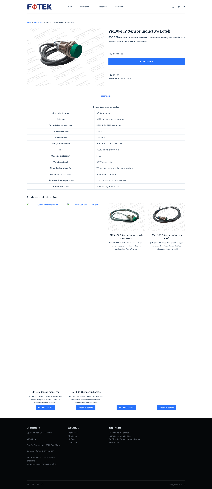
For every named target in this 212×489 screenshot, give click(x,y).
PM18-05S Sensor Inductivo (86, 392)
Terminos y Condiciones (120, 436)
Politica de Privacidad (119, 432)
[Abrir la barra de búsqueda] (173, 7)
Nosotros (103, 7)
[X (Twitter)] (33, 484)
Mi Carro (72, 439)
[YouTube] (42, 484)
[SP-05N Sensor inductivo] (45, 295)
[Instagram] (38, 484)
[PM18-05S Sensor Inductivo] (85, 295)
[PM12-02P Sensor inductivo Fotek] (166, 217)
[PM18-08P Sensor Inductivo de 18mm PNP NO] (126, 217)
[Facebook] (28, 484)
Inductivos (125, 78)
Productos (84, 7)
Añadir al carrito (147, 61)
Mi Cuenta (72, 436)
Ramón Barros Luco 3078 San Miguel (44, 445)
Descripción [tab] (106, 96)
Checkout (72, 442)
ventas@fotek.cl (49, 464)
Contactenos (120, 7)
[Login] (179, 7)
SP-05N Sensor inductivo (45, 392)
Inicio (69, 7)
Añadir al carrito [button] (45, 408)
